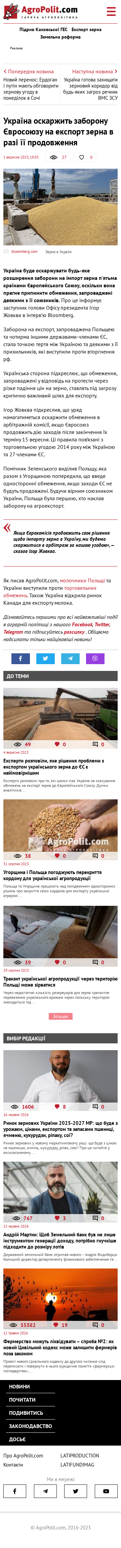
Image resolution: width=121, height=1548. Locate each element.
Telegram (13, 631)
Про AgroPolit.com (23, 1455)
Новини (19, 1386)
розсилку (75, 631)
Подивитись (26, 1412)
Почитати (22, 1399)
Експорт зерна (87, 29)
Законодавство (30, 1426)
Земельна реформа (60, 37)
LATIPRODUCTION (80, 1455)
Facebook (82, 624)
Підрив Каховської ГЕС (43, 29)
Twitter (101, 624)
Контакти (13, 1464)
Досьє (17, 1439)
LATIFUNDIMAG (77, 1464)
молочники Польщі (82, 580)
